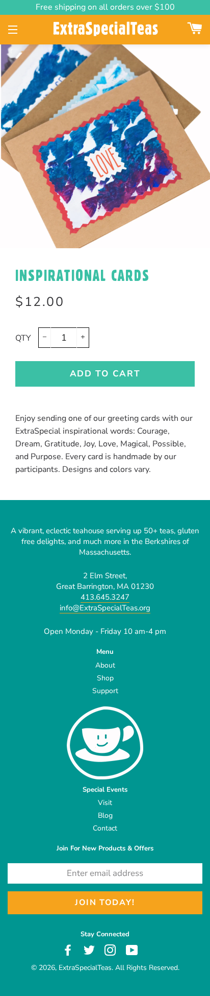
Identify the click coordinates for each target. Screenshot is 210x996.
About (105, 665)
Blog (105, 815)
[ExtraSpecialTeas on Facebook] (69, 950)
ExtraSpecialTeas (85, 968)
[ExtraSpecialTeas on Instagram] (111, 950)
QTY (23, 338)
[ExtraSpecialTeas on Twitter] (90, 950)
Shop (105, 678)
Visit (105, 803)
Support (105, 691)
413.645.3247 (105, 597)
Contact (105, 828)
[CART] (195, 30)
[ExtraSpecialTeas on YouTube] (133, 950)
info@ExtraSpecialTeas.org (105, 608)
